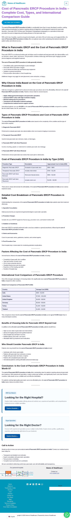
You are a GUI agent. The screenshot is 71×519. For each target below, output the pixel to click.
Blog (10, 499)
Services (10, 490)
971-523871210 (54, 473)
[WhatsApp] (42, 484)
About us (10, 486)
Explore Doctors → (12, 436)
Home (10, 484)
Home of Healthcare (16, 3)
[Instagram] (33, 484)
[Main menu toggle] (66, 3)
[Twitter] (30, 484)
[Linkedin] (36, 484)
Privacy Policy (10, 505)
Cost (10, 491)
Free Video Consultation (10, 507)
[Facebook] (27, 484)
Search (60, 485)
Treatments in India (10, 488)
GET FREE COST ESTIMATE (12, 22)
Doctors (10, 493)
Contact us (10, 495)
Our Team (10, 497)
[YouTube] (39, 484)
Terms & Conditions (10, 503)
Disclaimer (10, 501)
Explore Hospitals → (13, 408)
